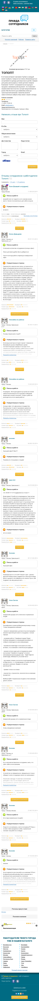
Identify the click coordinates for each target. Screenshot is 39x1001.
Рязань (23, 959)
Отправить (32, 166)
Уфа (22, 965)
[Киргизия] (16, 7)
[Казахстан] (12, 7)
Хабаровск (6, 967)
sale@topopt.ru (9, 105)
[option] (20, 925)
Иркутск (5, 949)
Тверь (5, 963)
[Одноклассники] (21, 994)
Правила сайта (30, 39)
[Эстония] (6, 10)
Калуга (23, 951)
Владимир (24, 945)
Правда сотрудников (10, 976)
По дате (12, 182)
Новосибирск (7, 957)
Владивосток (7, 945)
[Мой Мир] (23, 994)
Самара (5, 961)
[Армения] (29, 7)
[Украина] (9, 7)
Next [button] (37, 926)
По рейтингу (21, 182)
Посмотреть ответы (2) (19, 799)
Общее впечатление (8, 133)
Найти (35, 36)
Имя (3, 119)
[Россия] (3, 7)
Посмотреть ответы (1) (19, 314)
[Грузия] (26, 7)
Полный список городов (19, 970)
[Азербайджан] (32, 7)
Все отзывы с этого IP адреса (31, 215)
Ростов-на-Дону (8, 959)
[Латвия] (36, 7)
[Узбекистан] (22, 7)
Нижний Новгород (26, 955)
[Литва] (3, 10)
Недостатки (25, 141)
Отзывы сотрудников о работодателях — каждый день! (23, 2)
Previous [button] (3, 926)
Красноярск (24, 953)
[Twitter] (18, 994)
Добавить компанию (19, 997)
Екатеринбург (25, 947)
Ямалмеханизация (19, 925)
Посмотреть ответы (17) (20, 899)
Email (23, 152)
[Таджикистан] (19, 7)
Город (4, 152)
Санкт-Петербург (26, 961)
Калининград (7, 951)
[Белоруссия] (6, 7)
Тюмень (5, 965)
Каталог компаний (11, 39)
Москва (5, 955)
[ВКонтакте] (16, 994)
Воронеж (6, 947)
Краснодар (6, 953)
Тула (22, 963)
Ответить (19, 228)
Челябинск (24, 967)
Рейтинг (21, 39)
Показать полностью (9, 355)
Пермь (23, 957)
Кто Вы (4, 126)
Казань (23, 949)
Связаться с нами (20, 987)
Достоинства (6, 141)
